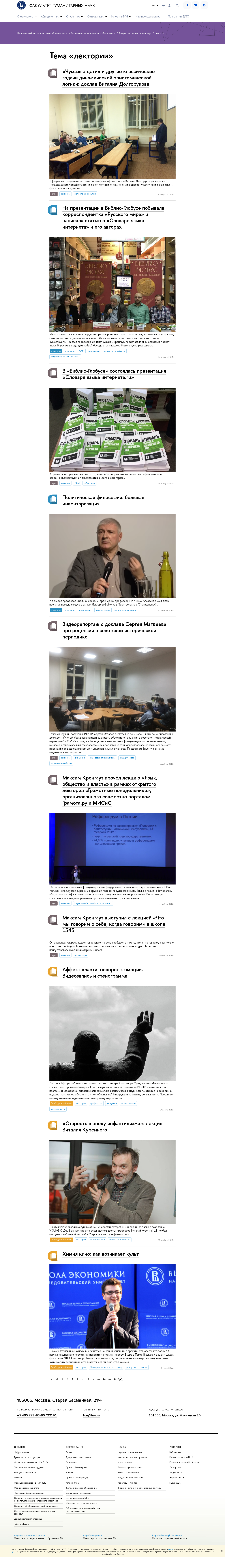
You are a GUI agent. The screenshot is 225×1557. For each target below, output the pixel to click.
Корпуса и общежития (25, 1472)
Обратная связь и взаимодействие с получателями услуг (84, 1509)
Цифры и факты (22, 1452)
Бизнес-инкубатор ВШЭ (77, 1497)
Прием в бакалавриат (76, 1467)
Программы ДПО (178, 16)
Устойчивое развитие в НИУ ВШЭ (31, 1462)
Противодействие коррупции (29, 1492)
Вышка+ (69, 1472)
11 (104, 1378)
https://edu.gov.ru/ (92, 1535)
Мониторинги (125, 1462)
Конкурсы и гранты (127, 1482)
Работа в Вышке (21, 1523)
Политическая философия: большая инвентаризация (103, 500)
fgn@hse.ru (91, 1415)
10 (98, 1378)
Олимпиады (71, 1462)
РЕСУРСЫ (175, 1447)
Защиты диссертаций (128, 1472)
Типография (175, 1467)
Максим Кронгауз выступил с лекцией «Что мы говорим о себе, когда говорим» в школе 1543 (113, 924)
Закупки (18, 1477)
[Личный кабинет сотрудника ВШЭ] (169, 5)
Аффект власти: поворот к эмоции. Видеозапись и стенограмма (102, 972)
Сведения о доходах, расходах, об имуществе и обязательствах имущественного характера (38, 1499)
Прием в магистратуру (77, 1477)
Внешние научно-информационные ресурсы (139, 1487)
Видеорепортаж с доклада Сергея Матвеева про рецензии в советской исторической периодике (114, 630)
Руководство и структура (27, 1457)
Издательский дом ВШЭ (181, 1457)
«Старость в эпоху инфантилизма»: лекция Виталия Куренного (112, 1126)
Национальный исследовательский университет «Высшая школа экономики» (58, 33)
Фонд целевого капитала (26, 1487)
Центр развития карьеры (78, 1492)
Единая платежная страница (28, 1518)
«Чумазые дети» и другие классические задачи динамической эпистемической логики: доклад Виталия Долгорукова (108, 77)
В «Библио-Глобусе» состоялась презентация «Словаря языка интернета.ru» (114, 374)
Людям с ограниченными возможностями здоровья (34, 1512)
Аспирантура (72, 1482)
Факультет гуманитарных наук (62, 6)
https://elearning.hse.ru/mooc (167, 1535)
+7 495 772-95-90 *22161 (37, 1415)
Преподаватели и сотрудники (29, 1467)
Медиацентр (175, 1472)
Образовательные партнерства (81, 1503)
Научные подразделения (130, 1452)
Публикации (175, 1482)
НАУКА (122, 1447)
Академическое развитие (130, 1477)
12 (109, 1378)
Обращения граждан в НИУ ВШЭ (30, 1482)
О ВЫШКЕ (20, 1447)
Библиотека (175, 1452)
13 (115, 1378)
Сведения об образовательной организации (36, 1505)
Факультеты (109, 33)
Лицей (69, 1452)
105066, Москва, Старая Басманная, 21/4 (59, 1400)
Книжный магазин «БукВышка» (184, 1462)
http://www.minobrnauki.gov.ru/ (29, 1535)
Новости (159, 33)
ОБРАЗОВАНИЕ (75, 1447)
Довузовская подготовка (78, 1457)
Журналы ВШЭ (176, 1477)
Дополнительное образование (81, 1487)
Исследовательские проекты (132, 1457)
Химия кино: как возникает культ (100, 1253)
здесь (170, 1549)
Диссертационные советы (131, 1467)
